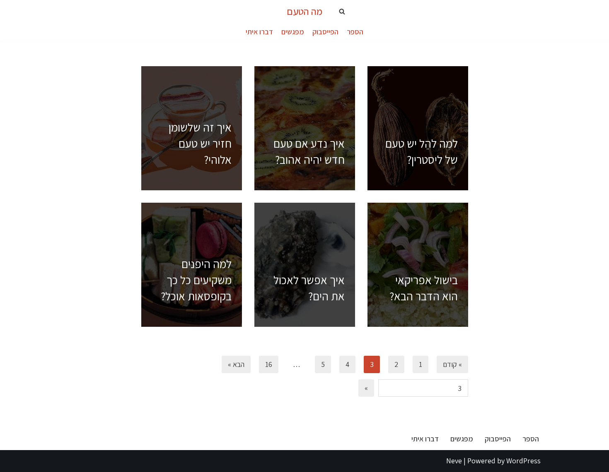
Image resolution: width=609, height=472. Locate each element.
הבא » (236, 364)
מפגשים (292, 31)
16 (268, 364)
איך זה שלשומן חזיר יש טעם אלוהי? (200, 143)
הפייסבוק (325, 31)
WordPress (523, 460)
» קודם (452, 364)
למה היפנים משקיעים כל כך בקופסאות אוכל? (196, 280)
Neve (454, 460)
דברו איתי (259, 31)
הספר (355, 31)
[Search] (342, 11)
